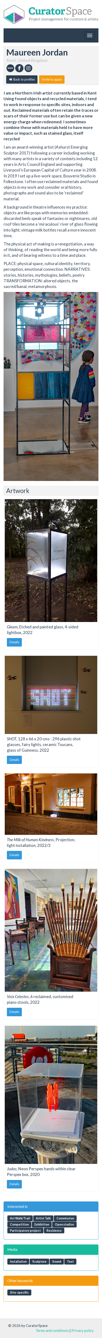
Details (14, 642)
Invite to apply (52, 79)
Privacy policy (82, 1330)
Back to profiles (23, 79)
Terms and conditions (52, 1330)
